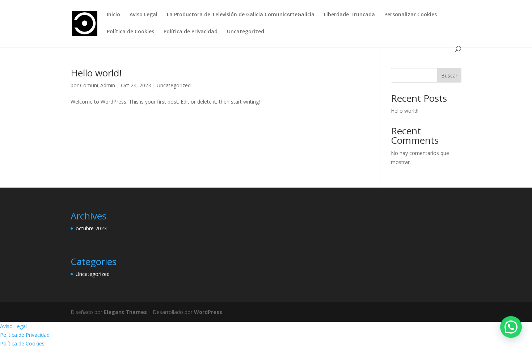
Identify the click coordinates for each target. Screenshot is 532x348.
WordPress (208, 312)
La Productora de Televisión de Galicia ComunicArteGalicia (240, 15)
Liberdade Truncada (349, 15)
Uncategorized (245, 32)
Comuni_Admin (97, 85)
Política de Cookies (130, 32)
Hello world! (96, 72)
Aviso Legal (143, 15)
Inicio (113, 15)
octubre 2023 (91, 228)
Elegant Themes (125, 312)
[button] (511, 327)
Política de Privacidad (191, 32)
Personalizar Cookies (410, 15)
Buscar (449, 75)
